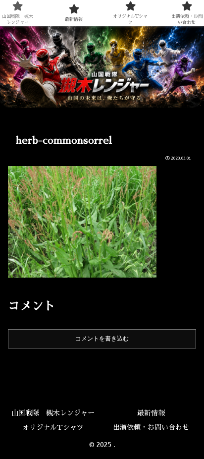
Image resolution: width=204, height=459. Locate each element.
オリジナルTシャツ (53, 427)
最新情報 (151, 412)
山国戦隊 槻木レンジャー (53, 412)
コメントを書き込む (102, 338)
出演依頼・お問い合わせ (151, 427)
